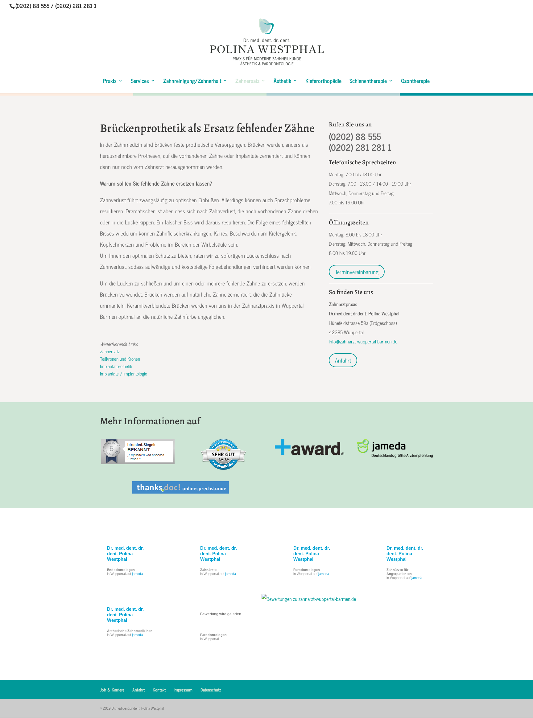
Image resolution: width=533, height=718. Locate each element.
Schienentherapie (368, 81)
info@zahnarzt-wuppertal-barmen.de (363, 341)
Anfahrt (343, 360)
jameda (137, 574)
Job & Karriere (112, 689)
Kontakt (159, 689)
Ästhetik (282, 81)
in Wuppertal (213, 637)
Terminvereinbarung (356, 271)
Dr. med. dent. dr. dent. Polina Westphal (125, 553)
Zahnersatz (247, 81)
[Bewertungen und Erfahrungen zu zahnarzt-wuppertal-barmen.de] (309, 599)
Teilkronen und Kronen (120, 359)
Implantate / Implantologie (123, 373)
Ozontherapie (415, 81)
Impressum (183, 689)
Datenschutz (210, 689)
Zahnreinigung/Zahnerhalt (192, 81)
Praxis (110, 81)
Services (140, 81)
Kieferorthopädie (323, 81)
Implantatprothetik (116, 366)
